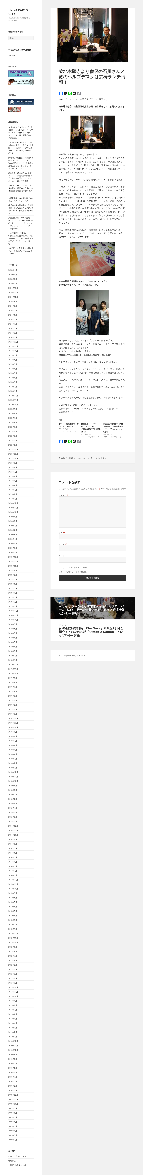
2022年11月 (13, 400)
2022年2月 (12, 440)
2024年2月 (12, 333)
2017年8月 (12, 682)
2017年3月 (12, 705)
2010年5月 (12, 1072)
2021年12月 (13, 449)
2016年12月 (13, 718)
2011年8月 (12, 1005)
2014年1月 (12, 875)
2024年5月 (12, 319)
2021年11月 (13, 454)
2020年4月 (12, 539)
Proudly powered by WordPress (72, 655)
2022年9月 (12, 409)
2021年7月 (12, 472)
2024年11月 (13, 292)
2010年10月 (13, 1050)
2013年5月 (12, 911)
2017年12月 (13, 664)
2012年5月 (12, 965)
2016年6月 (12, 745)
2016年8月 (12, 736)
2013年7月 (12, 902)
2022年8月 (12, 413)
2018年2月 (12, 655)
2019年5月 (12, 588)
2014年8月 (12, 844)
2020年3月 (12, 543)
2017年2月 (12, 709)
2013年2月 (12, 924)
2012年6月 (12, 960)
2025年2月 (12, 279)
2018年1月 (12, 660)
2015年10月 (13, 781)
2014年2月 (12, 871)
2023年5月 (12, 373)
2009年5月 (12, 1126)
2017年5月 (12, 696)
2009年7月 (12, 1117)
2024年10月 (13, 297)
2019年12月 (13, 557)
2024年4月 (12, 324)
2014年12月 (13, 826)
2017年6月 (12, 691)
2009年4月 (12, 1131)
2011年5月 (12, 1018)
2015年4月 (12, 808)
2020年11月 (13, 507)
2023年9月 (12, 355)
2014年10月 (13, 835)
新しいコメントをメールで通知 (74, 567)
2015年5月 (12, 803)
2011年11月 (13, 992)
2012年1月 (12, 983)
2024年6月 (12, 315)
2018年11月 (13, 615)
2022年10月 (13, 404)
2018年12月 (13, 611)
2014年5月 (12, 857)
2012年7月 (12, 956)
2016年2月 (12, 763)
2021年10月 (13, 458)
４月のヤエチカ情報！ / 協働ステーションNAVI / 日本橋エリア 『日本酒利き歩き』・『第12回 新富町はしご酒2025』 (20, 132)
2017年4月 (12, 700)
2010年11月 (13, 1045)
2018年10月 (13, 619)
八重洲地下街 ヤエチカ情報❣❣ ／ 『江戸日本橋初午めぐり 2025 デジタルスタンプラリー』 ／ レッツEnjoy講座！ (20, 223)
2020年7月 (12, 525)
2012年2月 (12, 978)
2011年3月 (12, 1027)
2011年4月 (12, 1023)
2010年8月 (12, 1059)
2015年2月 (12, 817)
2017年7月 (12, 687)
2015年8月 (12, 790)
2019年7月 (12, 579)
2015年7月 (12, 794)
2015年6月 (12, 799)
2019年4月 (12, 593)
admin (82, 458)
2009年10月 (13, 1104)
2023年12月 (13, 342)
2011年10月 (13, 996)
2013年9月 (12, 893)
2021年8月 (12, 467)
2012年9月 (12, 947)
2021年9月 (12, 463)
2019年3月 (12, 597)
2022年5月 (12, 427)
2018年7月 (12, 633)
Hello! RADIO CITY (18, 12)
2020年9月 (12, 516)
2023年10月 (13, 351)
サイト (61, 556)
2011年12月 (13, 987)
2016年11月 (13, 723)
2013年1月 (12, 929)
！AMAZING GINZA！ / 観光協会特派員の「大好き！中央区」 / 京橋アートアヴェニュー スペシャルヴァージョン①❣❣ (20, 147)
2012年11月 (13, 938)
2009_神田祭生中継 (18, 1165)
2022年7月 (12, 418)
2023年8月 (12, 359)
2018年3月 (12, 651)
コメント (64, 495)
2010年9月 (12, 1054)
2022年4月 (12, 431)
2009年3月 (12, 1135)
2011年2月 (12, 1032)
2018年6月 (12, 637)
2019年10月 (13, 566)
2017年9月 (12, 678)
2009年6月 (12, 1122)
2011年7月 (12, 1009)
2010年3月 (12, 1081)
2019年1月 (12, 606)
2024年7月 (12, 310)
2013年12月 (13, 879)
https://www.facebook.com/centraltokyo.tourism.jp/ (85, 354)
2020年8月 (12, 521)
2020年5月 (12, 534)
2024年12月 (13, 288)
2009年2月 (12, 1139)
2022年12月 (13, 395)
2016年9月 (12, 732)
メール (63, 544)
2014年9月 (12, 839)
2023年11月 (13, 346)
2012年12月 (13, 933)
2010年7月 (12, 1063)
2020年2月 (12, 548)
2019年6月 (12, 584)
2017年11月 (13, 669)
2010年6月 (12, 1068)
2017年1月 (12, 714)
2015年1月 (12, 821)
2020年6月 (12, 530)
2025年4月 (12, 270)
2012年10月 (13, 942)
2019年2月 (12, 602)
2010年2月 (12, 1086)
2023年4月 (12, 377)
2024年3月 (12, 328)
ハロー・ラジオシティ (17, 1156)
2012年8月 (12, 951)
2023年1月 (12, 391)
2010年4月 (12, 1077)
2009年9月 (12, 1108)
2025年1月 (12, 283)
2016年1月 (12, 767)
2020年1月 (12, 552)
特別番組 (12, 1160)
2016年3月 (12, 758)
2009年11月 (13, 1099)
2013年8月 (12, 897)
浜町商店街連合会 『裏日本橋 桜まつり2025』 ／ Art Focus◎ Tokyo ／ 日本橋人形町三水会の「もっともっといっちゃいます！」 (21, 163)
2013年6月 (12, 906)
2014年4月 (12, 862)
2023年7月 (12, 364)
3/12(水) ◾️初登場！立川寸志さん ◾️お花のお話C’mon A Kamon (20, 251)
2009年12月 (13, 1095)
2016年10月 (13, 727)
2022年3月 (12, 436)
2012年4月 (12, 969)
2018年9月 (12, 624)
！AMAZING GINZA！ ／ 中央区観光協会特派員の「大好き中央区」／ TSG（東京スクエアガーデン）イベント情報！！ (20, 238)
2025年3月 (12, 274)
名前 (62, 532)
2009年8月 (12, 1113)
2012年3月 (12, 974)
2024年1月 (12, 337)
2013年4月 (12, 915)
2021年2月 (12, 494)
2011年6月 (12, 1014)
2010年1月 (12, 1090)
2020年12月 (13, 503)
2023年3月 (12, 382)
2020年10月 (13, 512)
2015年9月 (12, 785)
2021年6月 (12, 476)
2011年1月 (12, 1036)
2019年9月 (12, 570)
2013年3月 (12, 920)
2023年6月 (12, 368)
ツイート (12, 55)
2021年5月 (12, 481)
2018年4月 (12, 646)
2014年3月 (12, 866)
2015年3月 (12, 812)
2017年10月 (13, 673)
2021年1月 (12, 498)
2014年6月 (12, 853)
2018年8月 (12, 628)
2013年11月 (13, 884)
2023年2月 (12, 386)
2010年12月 (13, 1041)
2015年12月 (13, 772)
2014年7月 (12, 848)
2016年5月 (12, 749)
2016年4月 (12, 754)
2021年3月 (12, 489)
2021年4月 (12, 485)
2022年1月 (12, 445)
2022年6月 (12, 422)
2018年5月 (12, 642)
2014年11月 (13, 830)
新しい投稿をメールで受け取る (74, 572)
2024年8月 (12, 306)
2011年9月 (12, 1001)
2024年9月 (12, 301)
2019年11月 (13, 561)
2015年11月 (13, 776)
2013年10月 (13, 888)
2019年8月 (12, 575)
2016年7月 (12, 741)
